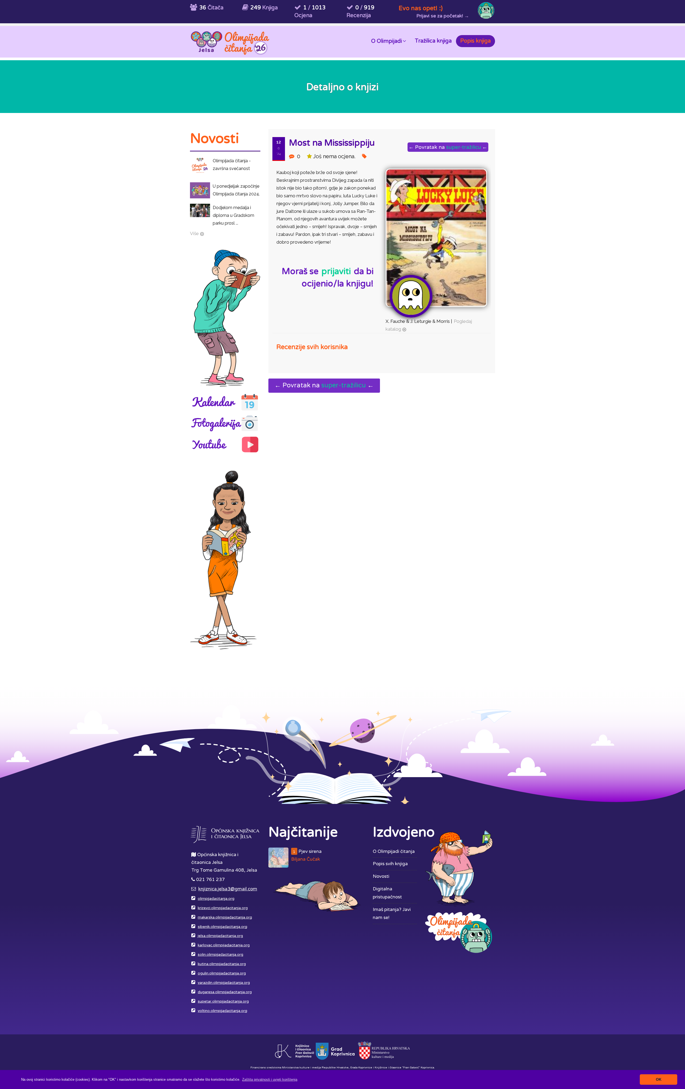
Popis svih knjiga (390, 864)
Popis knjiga (475, 41)
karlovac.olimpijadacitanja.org (224, 945)
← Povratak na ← (448, 147)
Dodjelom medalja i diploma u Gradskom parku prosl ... (233, 215)
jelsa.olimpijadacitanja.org (220, 936)
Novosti (381, 876)
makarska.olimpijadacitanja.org (225, 917)
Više (194, 233)
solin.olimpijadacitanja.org (220, 954)
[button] (269, 1079)
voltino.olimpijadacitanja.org (222, 1011)
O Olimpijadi (386, 41)
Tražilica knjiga (433, 41)
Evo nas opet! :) (421, 8)
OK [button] (658, 1079)
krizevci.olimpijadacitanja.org (223, 908)
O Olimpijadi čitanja (394, 851)
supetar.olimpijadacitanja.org (223, 1001)
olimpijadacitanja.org (216, 899)
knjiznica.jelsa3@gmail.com (227, 889)
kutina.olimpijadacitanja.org (222, 964)
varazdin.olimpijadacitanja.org (224, 983)
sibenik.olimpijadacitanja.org (222, 927)
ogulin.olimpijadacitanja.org (222, 973)
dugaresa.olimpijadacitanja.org (225, 992)
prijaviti (336, 271)
